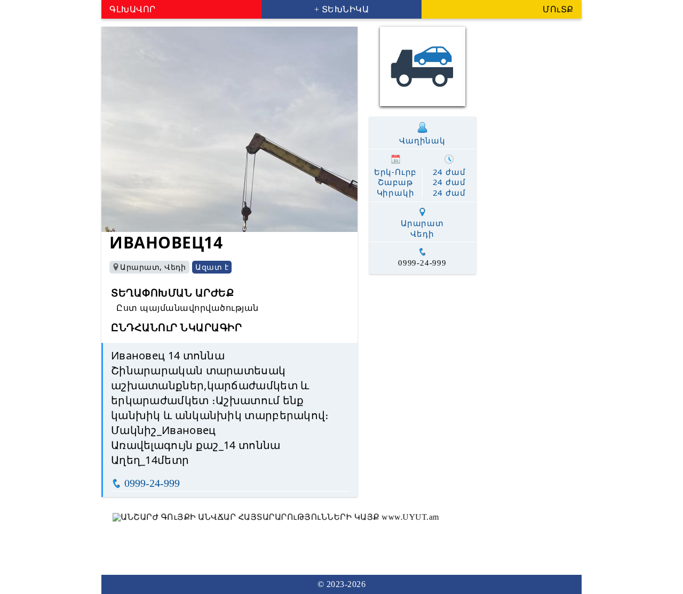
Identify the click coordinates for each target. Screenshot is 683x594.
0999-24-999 (152, 483)
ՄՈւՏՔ (558, 9)
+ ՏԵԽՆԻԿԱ (341, 9)
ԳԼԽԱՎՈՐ (132, 9)
